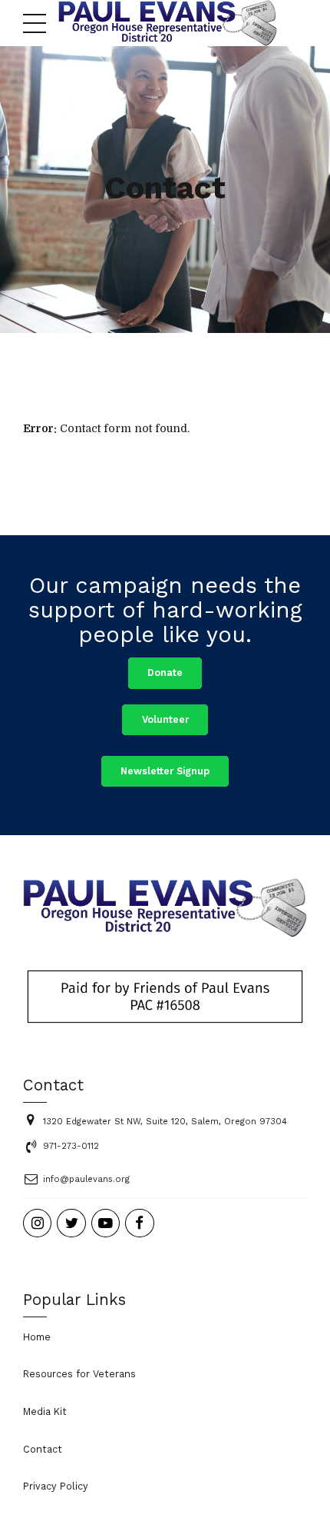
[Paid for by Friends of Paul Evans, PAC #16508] (165, 996)
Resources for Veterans (79, 1374)
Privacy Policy (55, 1486)
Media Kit (45, 1411)
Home (37, 1337)
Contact (42, 1449)
